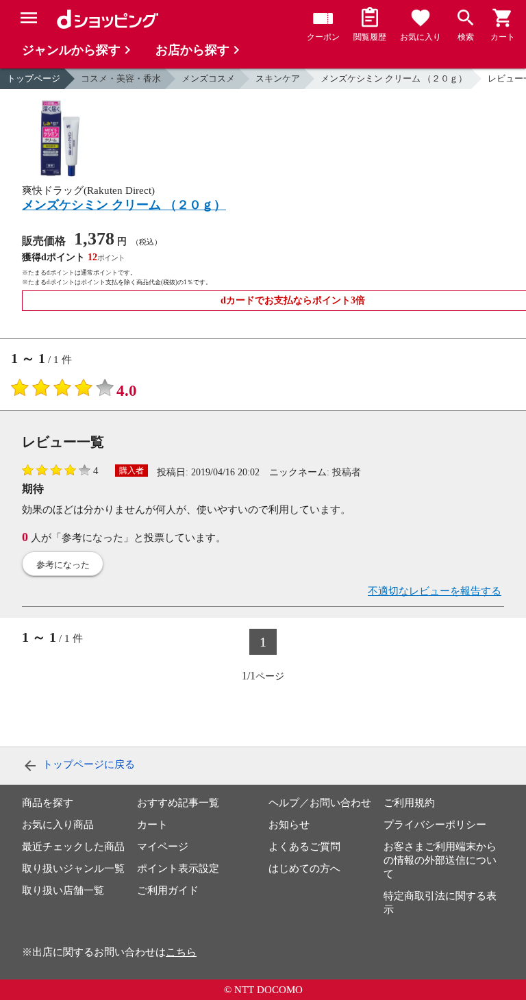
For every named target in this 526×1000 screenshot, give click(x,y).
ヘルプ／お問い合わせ (319, 802)
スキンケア (277, 78)
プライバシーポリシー (435, 824)
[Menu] (29, 18)
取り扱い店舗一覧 (63, 890)
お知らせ (289, 824)
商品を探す (47, 802)
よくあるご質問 (304, 846)
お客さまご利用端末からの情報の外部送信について (440, 860)
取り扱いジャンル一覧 (73, 868)
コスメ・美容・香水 (121, 78)
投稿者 (346, 472)
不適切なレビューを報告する (434, 591)
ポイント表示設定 (178, 868)
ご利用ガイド (168, 890)
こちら (181, 952)
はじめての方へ (304, 868)
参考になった (63, 565)
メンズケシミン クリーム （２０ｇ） (394, 78)
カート (152, 824)
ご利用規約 (409, 802)
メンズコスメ (208, 78)
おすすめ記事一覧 (178, 802)
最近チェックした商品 (73, 846)
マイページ (162, 846)
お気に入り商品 (58, 824)
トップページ (33, 78)
